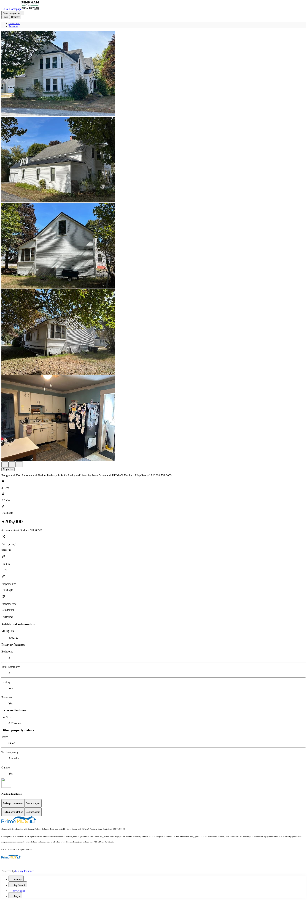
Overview (14, 23)
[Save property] (12, 464)
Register (15, 17)
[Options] (5, 464)
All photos (8, 469)
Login (5, 17)
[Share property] (19, 464)
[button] (153, 74)
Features (13, 26)
